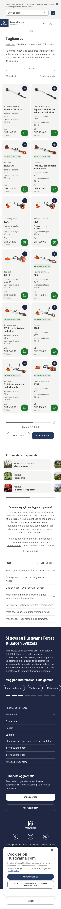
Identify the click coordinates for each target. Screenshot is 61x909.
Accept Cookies (30, 877)
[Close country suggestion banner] (57, 4)
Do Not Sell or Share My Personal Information (30, 884)
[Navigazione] (57, 23)
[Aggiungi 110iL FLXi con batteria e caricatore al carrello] (54, 189)
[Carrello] (50, 23)
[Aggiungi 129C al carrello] (54, 242)
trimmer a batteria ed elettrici (34, 522)
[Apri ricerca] (44, 23)
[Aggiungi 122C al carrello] (24, 242)
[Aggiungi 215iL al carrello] (54, 295)
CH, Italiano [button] (14, 24)
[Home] (4, 23)
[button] (18, 497)
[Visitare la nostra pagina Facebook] (15, 836)
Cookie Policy (13, 871)
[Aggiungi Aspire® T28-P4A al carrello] (24, 133)
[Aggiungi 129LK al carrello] (24, 295)
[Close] (52, 850)
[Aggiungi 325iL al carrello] (54, 408)
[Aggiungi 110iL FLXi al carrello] (24, 189)
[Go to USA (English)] (53, 13)
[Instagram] (30, 836)
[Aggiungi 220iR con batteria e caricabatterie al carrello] (24, 408)
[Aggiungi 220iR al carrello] (54, 351)
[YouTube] (46, 836)
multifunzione (14, 525)
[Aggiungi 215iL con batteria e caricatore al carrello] (24, 351)
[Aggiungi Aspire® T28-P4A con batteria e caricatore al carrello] (54, 133)
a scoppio (29, 525)
